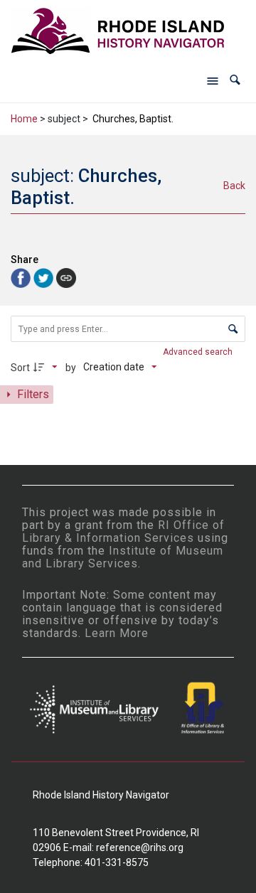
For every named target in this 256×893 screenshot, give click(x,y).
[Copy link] (66, 278)
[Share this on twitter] (44, 277)
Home (24, 118)
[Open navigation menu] (212, 80)
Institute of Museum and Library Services (122, 557)
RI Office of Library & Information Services (123, 531)
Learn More (117, 633)
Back (234, 185)
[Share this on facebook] (22, 277)
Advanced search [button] (199, 352)
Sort (20, 367)
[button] (235, 80)
